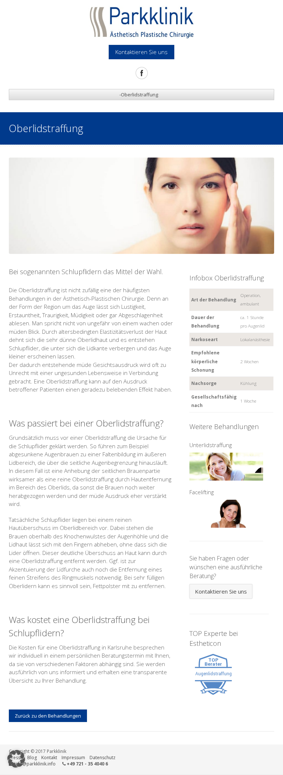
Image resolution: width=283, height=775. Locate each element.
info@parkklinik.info (35, 764)
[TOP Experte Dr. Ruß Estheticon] (213, 673)
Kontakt (49, 757)
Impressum (73, 757)
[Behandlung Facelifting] (226, 513)
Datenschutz (102, 757)
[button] (16, 759)
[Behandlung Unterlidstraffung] (226, 466)
